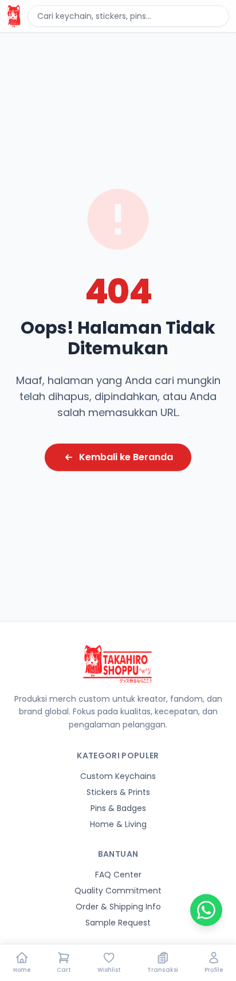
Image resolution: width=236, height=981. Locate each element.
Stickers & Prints (118, 792)
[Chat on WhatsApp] (206, 910)
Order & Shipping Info (118, 906)
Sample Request (118, 922)
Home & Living (118, 824)
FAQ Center (118, 874)
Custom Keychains (118, 776)
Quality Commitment (118, 890)
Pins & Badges (118, 808)
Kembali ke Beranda (126, 457)
